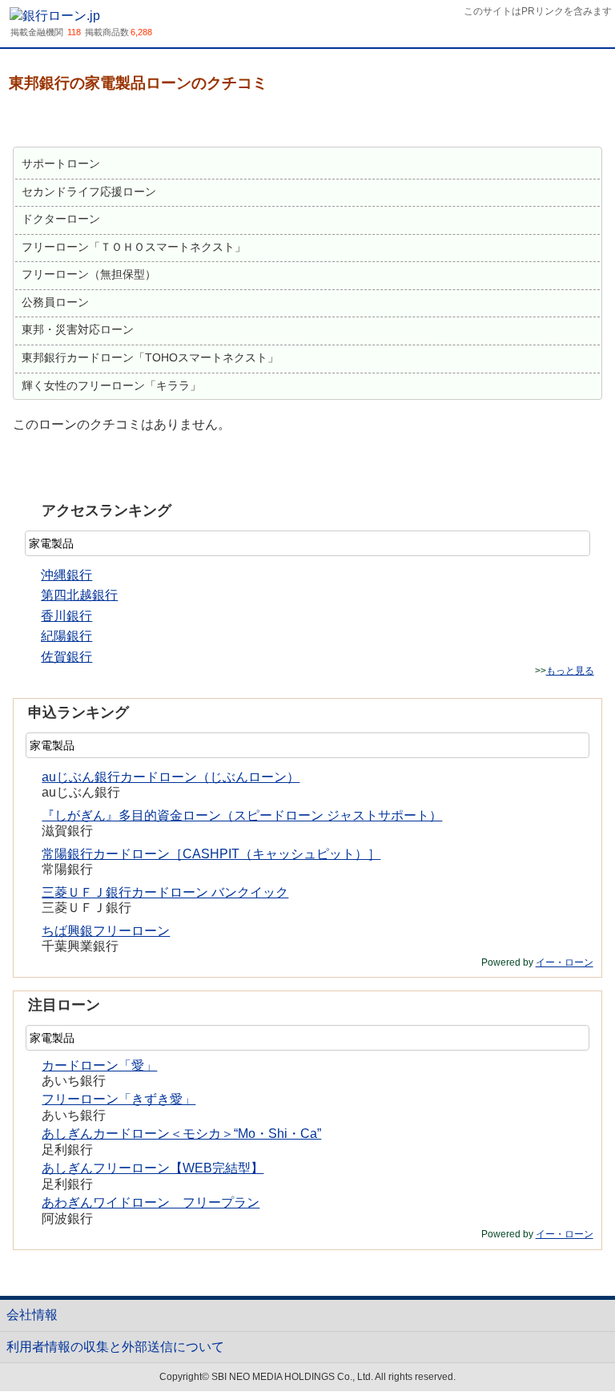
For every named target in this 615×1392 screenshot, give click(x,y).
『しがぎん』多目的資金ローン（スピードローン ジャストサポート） (242, 815)
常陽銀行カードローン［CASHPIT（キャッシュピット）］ (211, 854)
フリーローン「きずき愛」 (118, 1099)
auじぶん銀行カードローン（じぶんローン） (170, 777)
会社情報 (32, 1314)
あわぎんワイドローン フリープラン (150, 1202)
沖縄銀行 (66, 575)
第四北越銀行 (79, 595)
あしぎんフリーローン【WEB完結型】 (152, 1168)
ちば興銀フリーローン (106, 931)
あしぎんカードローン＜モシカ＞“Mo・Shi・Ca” (181, 1133)
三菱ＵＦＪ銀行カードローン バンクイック (165, 892)
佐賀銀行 (66, 657)
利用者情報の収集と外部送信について (115, 1347)
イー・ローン (564, 962)
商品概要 (49, 121)
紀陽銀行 (66, 636)
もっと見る (570, 670)
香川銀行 (66, 616)
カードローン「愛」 (99, 1065)
